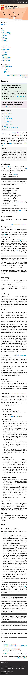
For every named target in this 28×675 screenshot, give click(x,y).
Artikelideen (5, 56)
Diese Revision (6, 653)
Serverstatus (21, 668)
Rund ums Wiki (6, 60)
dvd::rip (5, 24)
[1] (26, 168)
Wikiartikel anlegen (6, 48)
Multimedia (19, 657)
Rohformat (6, 71)
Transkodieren (9, 124)
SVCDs (17, 416)
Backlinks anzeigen (7, 66)
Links (5, 129)
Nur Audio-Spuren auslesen (12, 127)
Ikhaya (18, 12)
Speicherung (9, 118)
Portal (4, 12)
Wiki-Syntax (5, 52)
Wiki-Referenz (5, 51)
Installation (6, 112)
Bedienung (6, 116)
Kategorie (4, 40)
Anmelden (19, 2)
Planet (23, 12)
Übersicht (4, 35)
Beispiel (5, 126)
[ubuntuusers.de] (10, 8)
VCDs (11, 416)
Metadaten (6, 69)
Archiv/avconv (4, 533)
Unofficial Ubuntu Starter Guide (10, 649)
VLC (17, 250)
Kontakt (5, 668)
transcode (18, 135)
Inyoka (7, 662)
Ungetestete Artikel (6, 57)
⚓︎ (25, 107)
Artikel (8, 75)
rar (5, 234)
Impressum (16, 668)
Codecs (20, 210)
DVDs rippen (6, 651)
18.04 (16, 202)
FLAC (25, 586)
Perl (13, 134)
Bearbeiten (14, 75)
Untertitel (8, 123)
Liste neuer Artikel (6, 34)
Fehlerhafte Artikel (6, 59)
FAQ (3, 37)
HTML (5, 73)
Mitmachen (14, 16)
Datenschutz (10, 668)
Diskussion (25, 75)
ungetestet (24, 657)
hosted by (3, 1)
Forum (9, 12)
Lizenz (2, 668)
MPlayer (11, 143)
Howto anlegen (5, 49)
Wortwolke (4, 42)
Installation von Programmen (11, 107)
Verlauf (19, 75)
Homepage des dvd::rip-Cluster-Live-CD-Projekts (15, 646)
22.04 (22, 202)
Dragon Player (21, 240)
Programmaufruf (7, 113)
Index (3, 30)
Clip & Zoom (9, 121)
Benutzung (4, 38)
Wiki (14, 12)
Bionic (9, 167)
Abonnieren (24, 77)
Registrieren (24, 2)
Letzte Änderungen (6, 32)
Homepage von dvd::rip (8, 644)
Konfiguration (7, 115)
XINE (4, 143)
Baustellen (4, 54)
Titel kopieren (9, 119)
